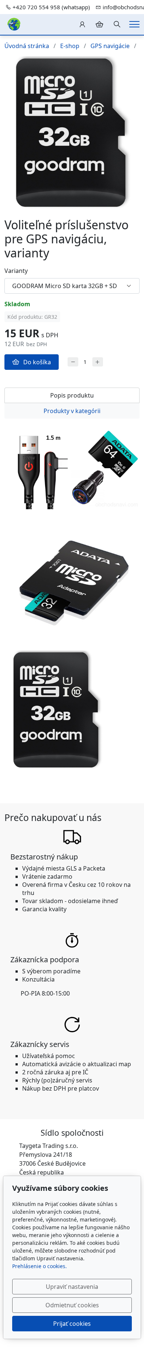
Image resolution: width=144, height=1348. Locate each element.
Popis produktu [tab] (72, 395)
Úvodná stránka (26, 46)
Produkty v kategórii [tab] (72, 411)
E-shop (69, 46)
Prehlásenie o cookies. (39, 1266)
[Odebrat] (73, 361)
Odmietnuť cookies (72, 1305)
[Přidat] (97, 361)
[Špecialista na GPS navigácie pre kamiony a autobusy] (13, 24)
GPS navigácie (110, 46)
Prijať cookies (72, 1324)
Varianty (16, 271)
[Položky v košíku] (99, 24)
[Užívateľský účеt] (82, 24)
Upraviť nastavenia (72, 1287)
